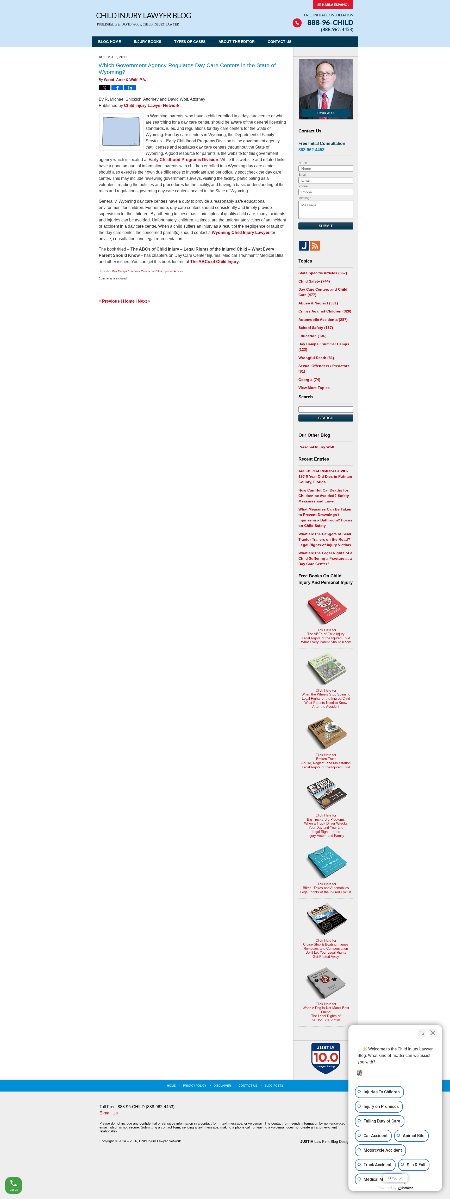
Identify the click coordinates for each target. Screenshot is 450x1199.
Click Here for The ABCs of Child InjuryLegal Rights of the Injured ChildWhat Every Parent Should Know (326, 636)
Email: (302, 174)
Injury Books (147, 42)
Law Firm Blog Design (325, 1141)
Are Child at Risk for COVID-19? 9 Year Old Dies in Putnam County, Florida (325, 476)
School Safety (315, 328)
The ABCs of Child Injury (214, 261)
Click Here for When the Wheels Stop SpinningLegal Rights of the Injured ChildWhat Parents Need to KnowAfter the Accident (326, 698)
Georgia (309, 380)
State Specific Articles (169, 271)
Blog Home (109, 42)
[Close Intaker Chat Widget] (433, 1033)
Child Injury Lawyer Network (151, 105)
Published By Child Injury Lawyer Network (322, 16)
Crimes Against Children (324, 311)
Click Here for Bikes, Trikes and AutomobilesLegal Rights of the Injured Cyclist (325, 888)
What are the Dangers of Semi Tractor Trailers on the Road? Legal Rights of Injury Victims (324, 539)
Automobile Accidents (323, 319)
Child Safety (314, 281)
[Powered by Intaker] (406, 1188)
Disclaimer (222, 1085)
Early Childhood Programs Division (183, 159)
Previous (109, 301)
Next (144, 301)
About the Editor (236, 42)
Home (129, 301)
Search (325, 418)
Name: (303, 163)
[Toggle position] (422, 1033)
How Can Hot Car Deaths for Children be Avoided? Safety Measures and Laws (323, 495)
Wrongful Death (316, 358)
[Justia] (303, 246)
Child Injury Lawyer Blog (143, 19)
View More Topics (314, 388)
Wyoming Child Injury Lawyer (241, 232)
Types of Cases (189, 42)
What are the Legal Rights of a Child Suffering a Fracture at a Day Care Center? (325, 558)
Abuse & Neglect (318, 303)
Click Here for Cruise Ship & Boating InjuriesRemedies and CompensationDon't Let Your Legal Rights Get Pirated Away (325, 949)
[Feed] (314, 246)
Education (312, 336)
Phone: (303, 186)
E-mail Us (108, 1113)
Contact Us (279, 42)
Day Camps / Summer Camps (131, 271)
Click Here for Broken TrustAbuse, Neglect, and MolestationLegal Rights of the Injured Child (326, 761)
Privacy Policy (194, 1085)
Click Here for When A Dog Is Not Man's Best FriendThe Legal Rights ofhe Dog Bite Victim (326, 1012)
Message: (305, 198)
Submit (326, 226)
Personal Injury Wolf (316, 447)
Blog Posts (274, 1085)
